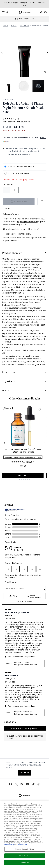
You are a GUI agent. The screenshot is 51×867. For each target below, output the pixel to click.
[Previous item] (4, 443)
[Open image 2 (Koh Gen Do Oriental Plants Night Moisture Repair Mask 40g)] (24, 86)
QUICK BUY (23, 475)
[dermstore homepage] (24, 12)
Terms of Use (22, 845)
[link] (41, 12)
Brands (13, 25)
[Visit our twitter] (16, 784)
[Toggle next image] (47, 53)
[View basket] (45, 12)
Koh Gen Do (24, 25)
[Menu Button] (2, 12)
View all (43, 138)
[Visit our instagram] (22, 784)
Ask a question (23, 121)
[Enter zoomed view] (45, 72)
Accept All (24, 862)
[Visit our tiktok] (33, 784)
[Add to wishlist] (41, 201)
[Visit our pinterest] (39, 784)
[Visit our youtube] (27, 784)
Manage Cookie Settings (24, 849)
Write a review (9, 121)
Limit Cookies (24, 856)
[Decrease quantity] (6, 190)
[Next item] (45, 443)
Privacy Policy (9, 845)
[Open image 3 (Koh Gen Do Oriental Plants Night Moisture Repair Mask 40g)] (38, 86)
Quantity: (8, 184)
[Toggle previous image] (2, 53)
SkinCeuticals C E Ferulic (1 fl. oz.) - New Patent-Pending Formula (23, 450)
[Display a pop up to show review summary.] (33, 462)
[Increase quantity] (22, 190)
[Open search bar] (7, 12)
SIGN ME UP (24, 773)
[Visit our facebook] (10, 784)
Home (5, 25)
